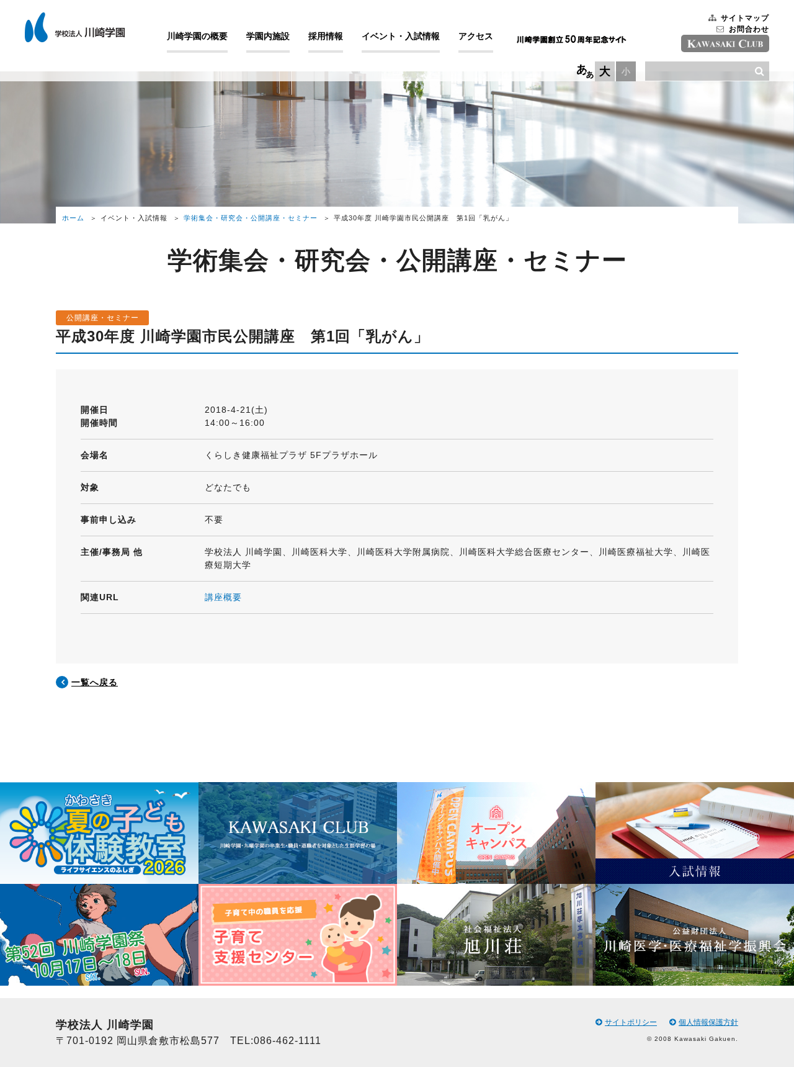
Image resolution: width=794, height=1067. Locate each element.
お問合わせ (749, 29)
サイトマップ (745, 18)
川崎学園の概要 (197, 36)
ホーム (73, 218)
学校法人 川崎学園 (75, 27)
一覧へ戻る (94, 682)
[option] (99, 884)
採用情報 (325, 36)
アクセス (475, 36)
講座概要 (223, 597)
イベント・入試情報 (401, 36)
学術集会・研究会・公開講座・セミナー (251, 218)
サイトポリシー (631, 1022)
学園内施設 (268, 36)
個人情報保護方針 (708, 1022)
